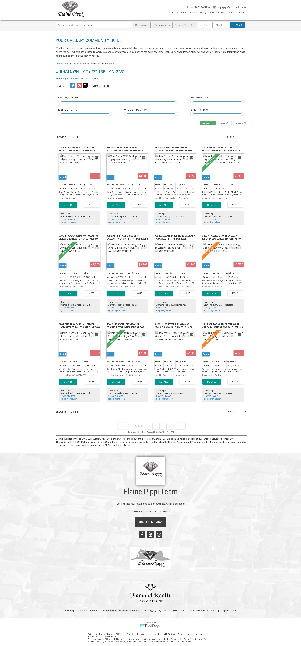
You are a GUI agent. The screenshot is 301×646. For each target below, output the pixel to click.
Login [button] (107, 86)
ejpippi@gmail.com (69, 222)
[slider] (59, 101)
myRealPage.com (150, 626)
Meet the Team (217, 12)
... (162, 426)
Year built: (135, 110)
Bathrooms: (68, 110)
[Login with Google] (79, 87)
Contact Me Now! (150, 522)
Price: (68, 97)
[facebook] (142, 534)
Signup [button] (96, 86)
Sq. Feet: (200, 110)
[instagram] (159, 534)
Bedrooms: (199, 97)
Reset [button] (222, 123)
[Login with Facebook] (72, 87)
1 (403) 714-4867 (67, 219)
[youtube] (150, 534)
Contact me (62, 63)
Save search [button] (206, 123)
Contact (242, 12)
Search (238, 25)
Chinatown (97, 78)
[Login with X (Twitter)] (85, 87)
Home (170, 12)
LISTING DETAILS (68, 205)
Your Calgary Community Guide (72, 78)
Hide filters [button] (238, 123)
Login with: (62, 86)
